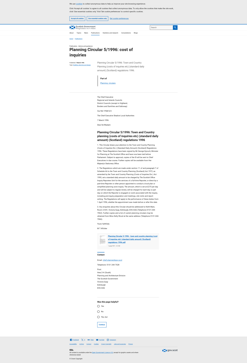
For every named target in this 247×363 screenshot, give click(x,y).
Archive (81, 344)
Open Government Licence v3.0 (102, 352)
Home (71, 39)
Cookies (96, 344)
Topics (79, 33)
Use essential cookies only (97, 18)
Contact (88, 344)
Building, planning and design (82, 65)
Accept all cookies (77, 18)
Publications (95, 33)
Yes (102, 306)
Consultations (126, 33)
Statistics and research (110, 33)
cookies (79, 4)
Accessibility (73, 344)
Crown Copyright (106, 344)
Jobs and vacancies (120, 344)
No (102, 311)
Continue (102, 325)
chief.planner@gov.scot (112, 260)
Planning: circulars (108, 83)
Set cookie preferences (119, 18)
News (86, 33)
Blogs (136, 33)
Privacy (130, 344)
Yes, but (104, 317)
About (71, 33)
